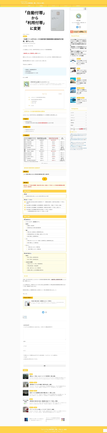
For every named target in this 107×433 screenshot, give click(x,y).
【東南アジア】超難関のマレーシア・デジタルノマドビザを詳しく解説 (82, 91)
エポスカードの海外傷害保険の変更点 (38, 97)
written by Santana (53, 427)
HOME (29, 5)
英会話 (72, 125)
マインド (65, 5)
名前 (24, 341)
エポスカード (46, 163)
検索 (85, 9)
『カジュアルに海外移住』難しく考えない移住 (32, 3)
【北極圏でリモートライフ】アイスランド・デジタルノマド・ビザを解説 (82, 101)
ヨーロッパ (73, 117)
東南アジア (73, 120)
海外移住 (41, 5)
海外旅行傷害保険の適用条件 (36, 99)
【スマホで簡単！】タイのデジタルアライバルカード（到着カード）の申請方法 (82, 62)
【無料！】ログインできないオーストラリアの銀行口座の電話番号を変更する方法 (78, 44)
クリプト (53, 5)
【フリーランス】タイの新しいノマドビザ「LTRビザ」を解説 (41, 409)
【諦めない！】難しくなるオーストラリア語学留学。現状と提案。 (42, 376)
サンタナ (80, 143)
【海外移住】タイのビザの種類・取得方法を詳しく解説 (40, 384)
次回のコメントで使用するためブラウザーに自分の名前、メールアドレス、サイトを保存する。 (41, 355)
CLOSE (60, 93)
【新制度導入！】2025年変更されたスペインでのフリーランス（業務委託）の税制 (78, 48)
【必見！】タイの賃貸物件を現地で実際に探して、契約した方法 (42, 392)
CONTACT (78, 5)
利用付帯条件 (34, 101)
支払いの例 (34, 102)
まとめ (32, 105)
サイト (24, 350)
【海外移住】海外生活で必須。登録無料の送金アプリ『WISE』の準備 (43, 401)
